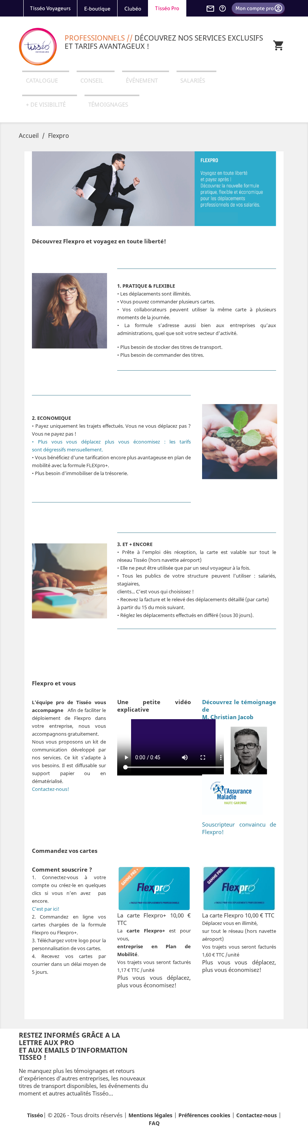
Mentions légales (150, 1115)
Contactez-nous (256, 1115)
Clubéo (132, 8)
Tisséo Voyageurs (50, 8)
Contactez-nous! (50, 789)
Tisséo (35, 1115)
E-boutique (97, 8)
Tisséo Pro (167, 8)
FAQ (154, 1123)
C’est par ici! (45, 908)
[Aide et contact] (222, 8)
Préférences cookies (204, 1115)
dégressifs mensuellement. (73, 449)
